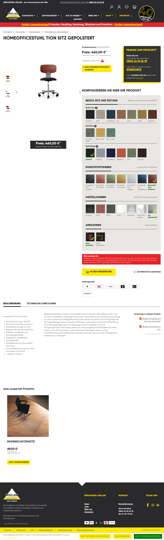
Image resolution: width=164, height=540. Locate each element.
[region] (42, 92)
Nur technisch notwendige (95, 536)
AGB (32, 530)
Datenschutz (21, 530)
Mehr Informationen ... (11, 538)
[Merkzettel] (126, 7)
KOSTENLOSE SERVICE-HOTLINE (82, 2)
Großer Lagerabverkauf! (35, 24)
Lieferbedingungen (65, 530)
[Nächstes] (80, 92)
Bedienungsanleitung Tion (151, 328)
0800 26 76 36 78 (137, 61)
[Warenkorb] (133, 7)
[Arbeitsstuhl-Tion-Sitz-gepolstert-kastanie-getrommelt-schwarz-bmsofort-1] (48, 73)
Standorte (134, 69)
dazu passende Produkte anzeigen (97, 68)
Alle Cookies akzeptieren (148, 536)
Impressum (7, 530)
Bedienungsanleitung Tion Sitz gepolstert (151, 320)
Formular (139, 78)
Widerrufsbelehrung (45, 530)
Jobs (86, 507)
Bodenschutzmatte (21, 441)
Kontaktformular (125, 504)
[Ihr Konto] (119, 7)
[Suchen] (111, 7)
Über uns (88, 509)
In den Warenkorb (100, 272)
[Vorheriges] (16, 92)
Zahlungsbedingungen (85, 530)
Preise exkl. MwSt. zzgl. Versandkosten (48, 146)
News (86, 504)
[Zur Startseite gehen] (9, 13)
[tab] (12, 304)
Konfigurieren (122, 536)
